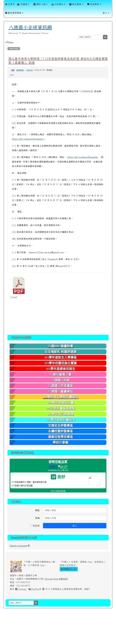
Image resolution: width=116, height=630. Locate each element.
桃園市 (53, 466)
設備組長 (20, 70)
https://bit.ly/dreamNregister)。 (29, 139)
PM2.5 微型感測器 (58, 491)
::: (28, 13)
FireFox (35, 589)
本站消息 (13, 49)
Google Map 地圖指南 (56, 579)
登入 (105, 13)
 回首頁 (10, 4)
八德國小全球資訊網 (30, 27)
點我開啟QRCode (68, 569)
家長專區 (94, 4)
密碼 (37, 518)
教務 (13, 70)
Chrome (21, 589)
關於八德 (40, 4)
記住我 (36, 526)
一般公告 (29, 70)
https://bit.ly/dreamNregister (82, 157)
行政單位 (58, 4)
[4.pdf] (18, 285)
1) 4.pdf (13, 297)
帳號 (37, 510)
